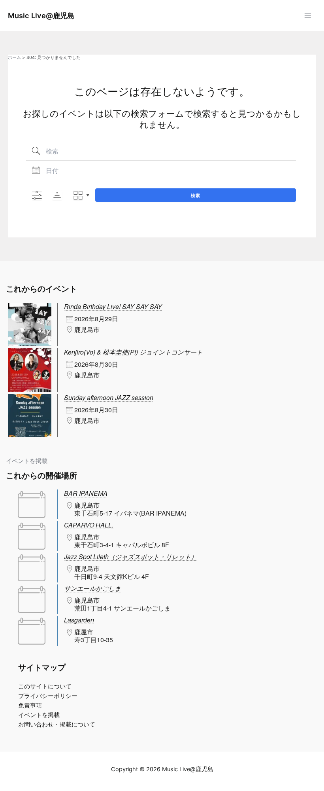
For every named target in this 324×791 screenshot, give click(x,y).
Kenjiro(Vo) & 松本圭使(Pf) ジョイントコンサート (133, 352)
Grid (78, 195)
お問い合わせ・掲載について (56, 724)
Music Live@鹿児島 (41, 15)
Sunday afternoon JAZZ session (108, 397)
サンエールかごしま (92, 588)
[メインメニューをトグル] (308, 16)
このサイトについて (45, 686)
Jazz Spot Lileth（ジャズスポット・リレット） (130, 556)
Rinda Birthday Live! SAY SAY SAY (113, 306)
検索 (195, 195)
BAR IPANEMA (85, 493)
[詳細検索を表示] (37, 195)
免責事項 (30, 705)
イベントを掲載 (26, 461)
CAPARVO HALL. (88, 524)
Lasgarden (79, 619)
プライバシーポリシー (47, 696)
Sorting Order (57, 195)
